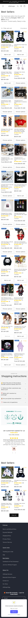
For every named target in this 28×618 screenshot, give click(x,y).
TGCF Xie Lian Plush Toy (7, 326)
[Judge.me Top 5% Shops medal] (20, 417)
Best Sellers (6, 558)
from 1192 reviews (14, 434)
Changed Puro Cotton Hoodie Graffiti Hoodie (6, 214)
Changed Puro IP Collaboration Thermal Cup (19, 159)
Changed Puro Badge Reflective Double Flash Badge (7, 355)
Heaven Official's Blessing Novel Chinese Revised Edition (20, 270)
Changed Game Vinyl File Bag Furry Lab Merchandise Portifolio (7, 186)
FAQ (4, 555)
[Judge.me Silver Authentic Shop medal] (14, 417)
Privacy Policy (6, 539)
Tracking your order (8, 551)
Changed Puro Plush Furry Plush (20, 45)
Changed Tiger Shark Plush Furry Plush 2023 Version (6, 73)
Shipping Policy (7, 535)
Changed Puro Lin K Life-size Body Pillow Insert (20, 327)
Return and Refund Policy (9, 529)
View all (14, 515)
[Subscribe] (23, 598)
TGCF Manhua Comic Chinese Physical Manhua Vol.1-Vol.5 (7, 299)
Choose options (20, 83)
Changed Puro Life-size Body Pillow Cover (7, 130)
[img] (14, 433)
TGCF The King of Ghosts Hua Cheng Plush (7, 242)
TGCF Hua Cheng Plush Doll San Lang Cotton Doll (20, 242)
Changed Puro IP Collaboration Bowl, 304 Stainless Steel (7, 159)
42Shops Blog (6, 587)
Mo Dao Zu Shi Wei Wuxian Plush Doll (18, 298)
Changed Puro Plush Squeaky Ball (6, 270)
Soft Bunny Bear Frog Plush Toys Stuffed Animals (19, 355)
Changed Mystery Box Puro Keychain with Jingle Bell (20, 214)
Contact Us (6, 580)
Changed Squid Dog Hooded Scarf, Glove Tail (7, 45)
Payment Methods (7, 532)
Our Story (5, 584)
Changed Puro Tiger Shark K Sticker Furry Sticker (6, 102)
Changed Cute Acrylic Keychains (19, 72)
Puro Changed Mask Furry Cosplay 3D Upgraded (20, 185)
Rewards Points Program (9, 577)
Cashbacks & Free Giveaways (11, 561)
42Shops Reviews (7, 574)
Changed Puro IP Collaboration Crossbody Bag (20, 102)
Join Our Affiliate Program (10, 564)
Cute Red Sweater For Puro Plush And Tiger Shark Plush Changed (19, 130)
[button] (3, 6)
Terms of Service (7, 542)
